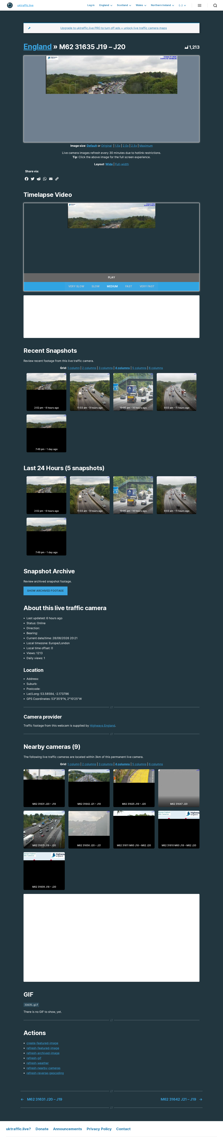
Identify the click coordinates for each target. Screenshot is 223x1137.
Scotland (122, 5)
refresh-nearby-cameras (43, 1068)
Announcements (67, 1129)
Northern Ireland (161, 5)
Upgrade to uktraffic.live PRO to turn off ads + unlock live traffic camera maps (113, 28)
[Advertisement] (111, 316)
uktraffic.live (25, 5)
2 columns (89, 368)
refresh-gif (34, 1058)
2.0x (126, 145)
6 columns (156, 368)
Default (92, 145)
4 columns (122, 368)
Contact (123, 1129)
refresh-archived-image (43, 1053)
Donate (42, 1129)
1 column (74, 368)
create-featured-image (42, 1043)
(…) (181, 5)
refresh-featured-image (43, 1048)
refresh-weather (38, 1063)
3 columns (106, 368)
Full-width (122, 164)
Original (106, 145)
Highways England (102, 725)
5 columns (139, 368)
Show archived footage (45, 590)
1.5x (117, 145)
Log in (91, 5)
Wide (109, 164)
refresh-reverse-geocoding (45, 1073)
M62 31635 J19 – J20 (92, 47)
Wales (139, 5)
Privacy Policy (99, 1129)
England (104, 5)
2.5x (134, 145)
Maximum (146, 145)
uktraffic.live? (18, 1129)
